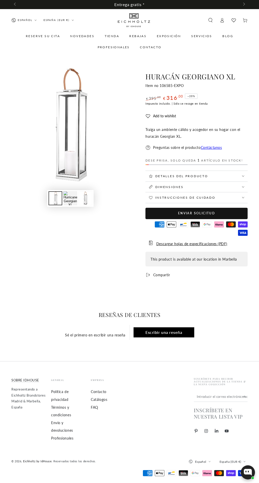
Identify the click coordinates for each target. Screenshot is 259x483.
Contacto (98, 391)
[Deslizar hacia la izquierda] (15, 4)
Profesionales (62, 438)
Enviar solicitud (196, 213)
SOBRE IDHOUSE (25, 380)
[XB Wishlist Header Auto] (233, 20)
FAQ (94, 407)
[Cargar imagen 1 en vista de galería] (55, 198)
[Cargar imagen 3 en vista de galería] (85, 198)
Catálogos (99, 399)
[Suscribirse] (245, 397)
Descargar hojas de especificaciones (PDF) (191, 244)
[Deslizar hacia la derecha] (244, 4)
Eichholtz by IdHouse (37, 461)
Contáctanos (211, 147)
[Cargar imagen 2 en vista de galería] (70, 198)
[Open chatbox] (248, 472)
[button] (210, 20)
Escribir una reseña (163, 332)
